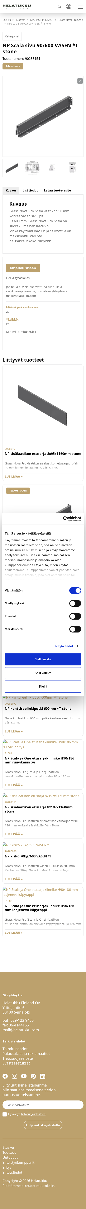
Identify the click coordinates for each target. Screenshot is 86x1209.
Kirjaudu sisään (23, 268)
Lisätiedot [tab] (30, 190)
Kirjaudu (68, 6)
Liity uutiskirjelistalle (43, 1125)
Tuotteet (20, 20)
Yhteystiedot (12, 1172)
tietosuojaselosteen (33, 1114)
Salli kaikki (43, 659)
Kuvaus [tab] (11, 190)
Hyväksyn (27, 1114)
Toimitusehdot (15, 1048)
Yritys (7, 1167)
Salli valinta (43, 673)
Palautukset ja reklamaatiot (26, 1053)
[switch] (75, 603)
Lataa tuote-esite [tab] (57, 190)
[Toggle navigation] (80, 7)
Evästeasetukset (16, 1063)
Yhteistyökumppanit (18, 1162)
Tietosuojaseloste (18, 1058)
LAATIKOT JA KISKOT (42, 20)
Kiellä (43, 686)
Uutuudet (10, 1157)
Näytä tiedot (64, 646)
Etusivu (7, 20)
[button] (80, 81)
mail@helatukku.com (21, 1029)
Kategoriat (12, 36)
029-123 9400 (22, 1020)
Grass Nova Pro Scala (70, 20)
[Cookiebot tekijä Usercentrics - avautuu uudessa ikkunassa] (63, 519)
